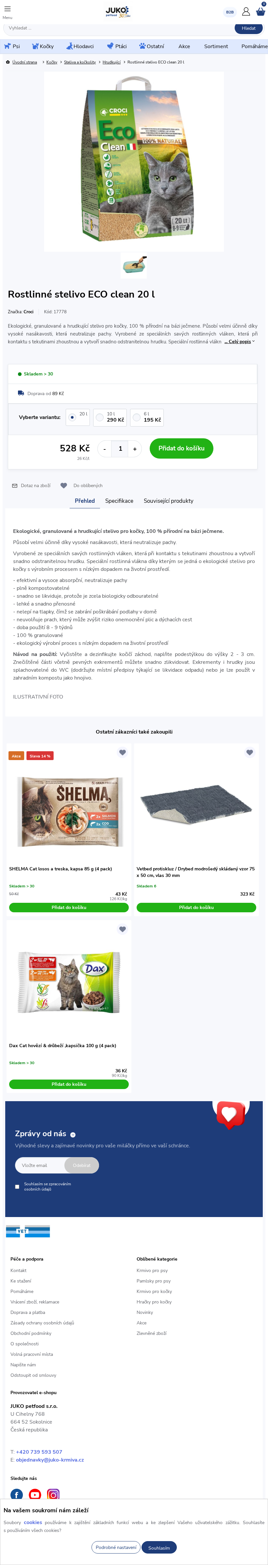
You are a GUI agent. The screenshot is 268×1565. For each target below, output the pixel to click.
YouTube (35, 1495)
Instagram (53, 1495)
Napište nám (23, 1365)
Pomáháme (21, 1291)
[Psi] (6, 46)
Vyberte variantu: (39, 417)
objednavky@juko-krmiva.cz (50, 1460)
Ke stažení (20, 1281)
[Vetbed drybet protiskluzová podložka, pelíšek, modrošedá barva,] (196, 806)
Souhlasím (159, 1548)
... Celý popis (238, 341)
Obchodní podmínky (30, 1333)
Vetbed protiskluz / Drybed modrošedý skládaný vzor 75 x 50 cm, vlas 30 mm (196, 872)
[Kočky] (34, 46)
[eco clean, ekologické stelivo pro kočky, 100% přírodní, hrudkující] (134, 266)
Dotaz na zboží (35, 485)
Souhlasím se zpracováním (47, 1186)
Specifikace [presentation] (119, 501)
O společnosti (24, 1344)
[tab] (85, 501)
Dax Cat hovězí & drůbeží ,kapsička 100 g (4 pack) (62, 1046)
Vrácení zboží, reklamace (34, 1302)
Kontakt (18, 1270)
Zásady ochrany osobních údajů (42, 1323)
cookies (33, 1522)
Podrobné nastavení (116, 1547)
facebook (16, 1495)
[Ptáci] (109, 46)
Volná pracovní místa (31, 1354)
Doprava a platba (27, 1312)
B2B (230, 12)
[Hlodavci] (69, 46)
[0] (260, 14)
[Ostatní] (141, 46)
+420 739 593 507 (39, 1452)
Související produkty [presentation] (168, 501)
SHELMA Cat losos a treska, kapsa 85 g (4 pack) (60, 869)
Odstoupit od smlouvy (33, 1375)
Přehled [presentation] (85, 501)
